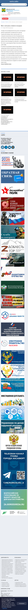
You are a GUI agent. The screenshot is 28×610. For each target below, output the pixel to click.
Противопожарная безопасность (21, 585)
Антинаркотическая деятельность (8, 567)
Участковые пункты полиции (20, 570)
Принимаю (21, 603)
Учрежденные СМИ (19, 582)
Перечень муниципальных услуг (21, 566)
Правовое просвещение (20, 572)
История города (5, 582)
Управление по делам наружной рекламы (10, 572)
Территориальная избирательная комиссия (10, 559)
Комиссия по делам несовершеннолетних (10, 570)
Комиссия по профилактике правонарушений (10, 568)
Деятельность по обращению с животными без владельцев (13, 577)
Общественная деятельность (7, 561)
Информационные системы (20, 583)
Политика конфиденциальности (21, 586)
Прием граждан (18, 562)
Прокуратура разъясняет (20, 568)
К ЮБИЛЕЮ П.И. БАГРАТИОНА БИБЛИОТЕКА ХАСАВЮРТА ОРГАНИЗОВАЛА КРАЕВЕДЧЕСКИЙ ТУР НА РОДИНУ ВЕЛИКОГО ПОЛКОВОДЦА (7, 120)
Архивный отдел (5, 576)
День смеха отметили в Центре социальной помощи (20, 85)
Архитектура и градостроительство (8, 571)
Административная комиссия (7, 566)
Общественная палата (6, 562)
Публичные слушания (19, 574)
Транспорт (4, 575)
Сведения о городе (5, 585)
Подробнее (4, 608)
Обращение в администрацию (21, 559)
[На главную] (11, 9)
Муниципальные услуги (19, 564)
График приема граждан (19, 561)
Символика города (5, 583)
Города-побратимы (5, 586)
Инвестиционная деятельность (8, 564)
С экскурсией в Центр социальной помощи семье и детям (21, 100)
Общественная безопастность (7, 563)
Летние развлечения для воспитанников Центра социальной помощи (6, 85)
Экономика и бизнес (6, 574)
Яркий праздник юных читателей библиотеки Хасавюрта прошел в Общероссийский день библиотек (6, 102)
